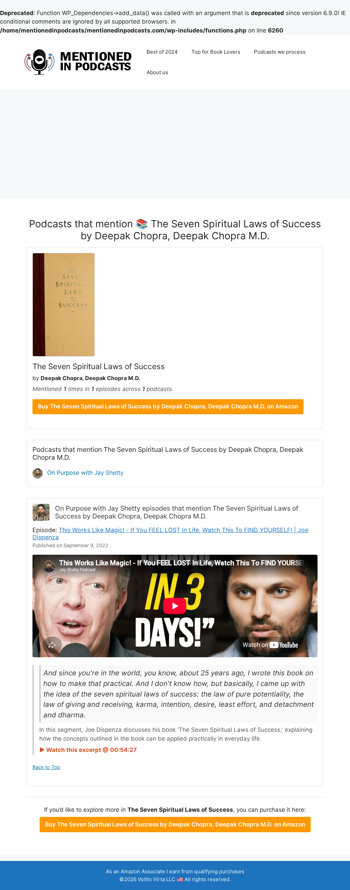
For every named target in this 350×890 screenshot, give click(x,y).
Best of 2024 (162, 52)
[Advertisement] (175, 141)
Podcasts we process (280, 52)
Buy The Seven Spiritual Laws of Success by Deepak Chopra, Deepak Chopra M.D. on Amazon (168, 406)
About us (157, 72)
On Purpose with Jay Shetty (84, 472)
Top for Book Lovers (215, 52)
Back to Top (46, 767)
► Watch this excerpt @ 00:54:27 (88, 749)
